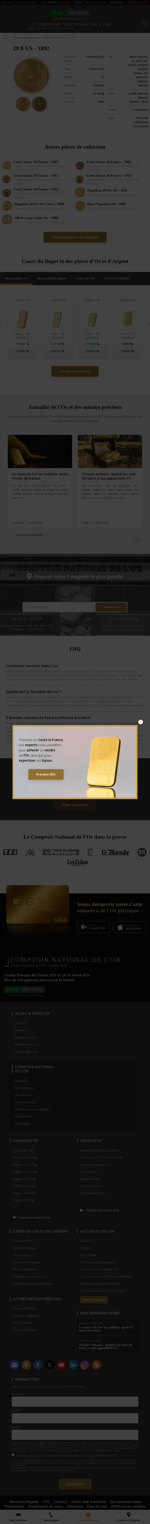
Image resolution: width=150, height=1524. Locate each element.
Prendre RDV (46, 774)
